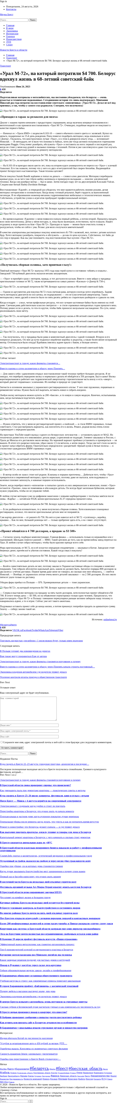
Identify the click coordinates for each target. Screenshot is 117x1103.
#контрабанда (14, 1076)
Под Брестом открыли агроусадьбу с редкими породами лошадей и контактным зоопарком (50, 918)
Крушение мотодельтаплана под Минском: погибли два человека (36, 955)
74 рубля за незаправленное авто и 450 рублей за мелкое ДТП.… (33, 1043)
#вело (105, 1069)
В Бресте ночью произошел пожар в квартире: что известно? (33, 1012)
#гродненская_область (41, 1073)
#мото (13, 624)
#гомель (13, 1073)
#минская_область (68, 1076)
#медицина (46, 1076)
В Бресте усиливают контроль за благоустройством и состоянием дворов (40, 908)
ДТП (8, 42)
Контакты (11, 9)
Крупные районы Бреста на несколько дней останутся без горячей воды (40, 902)
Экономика (12, 31)
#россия (89, 1079)
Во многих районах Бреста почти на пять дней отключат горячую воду (39, 913)
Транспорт (5, 66)
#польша (62, 1078)
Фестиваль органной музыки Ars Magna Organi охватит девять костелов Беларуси (45, 887)
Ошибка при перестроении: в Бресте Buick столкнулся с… (30, 1059)
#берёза (52, 1069)
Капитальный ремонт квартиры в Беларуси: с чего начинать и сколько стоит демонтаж (45, 837)
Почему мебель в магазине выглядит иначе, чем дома (27, 991)
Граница (10, 36)
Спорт (9, 44)
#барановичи (21, 1068)
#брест (62, 1068)
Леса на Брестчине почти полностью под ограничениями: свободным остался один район (49, 934)
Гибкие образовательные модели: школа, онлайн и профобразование (35, 970)
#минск (55, 1075)
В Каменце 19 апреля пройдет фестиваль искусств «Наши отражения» (39, 939)
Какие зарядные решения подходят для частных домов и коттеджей (35, 960)
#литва (31, 1076)
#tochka (3, 1069)
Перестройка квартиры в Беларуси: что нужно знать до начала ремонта (37, 811)
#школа (11, 1082)
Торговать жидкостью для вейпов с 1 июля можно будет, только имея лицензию (41, 640)
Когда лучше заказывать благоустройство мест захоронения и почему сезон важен (42, 871)
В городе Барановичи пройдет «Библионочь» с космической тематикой (39, 986)
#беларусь (5, 624)
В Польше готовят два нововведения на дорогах (25, 651)
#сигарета (97, 1079)
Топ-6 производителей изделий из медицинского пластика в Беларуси (36, 949)
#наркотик (4, 1079)
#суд (104, 1078)
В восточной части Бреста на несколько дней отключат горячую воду (38, 882)
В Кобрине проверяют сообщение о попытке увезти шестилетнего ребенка (41, 1017)
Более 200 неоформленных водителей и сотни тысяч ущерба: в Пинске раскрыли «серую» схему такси (56, 923)
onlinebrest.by (110, 619)
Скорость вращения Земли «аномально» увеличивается (28, 1054)
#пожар (54, 1079)
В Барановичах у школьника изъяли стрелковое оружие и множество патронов (44, 1027)
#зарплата (99, 1072)
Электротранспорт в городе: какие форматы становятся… (30, 363)
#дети (79, 1072)
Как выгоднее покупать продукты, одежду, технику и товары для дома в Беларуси (45, 832)
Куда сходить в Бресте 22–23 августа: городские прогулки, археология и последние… (44, 764)
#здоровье (108, 1073)
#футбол (4, 1081)
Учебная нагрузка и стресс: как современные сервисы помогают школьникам (40, 981)
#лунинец (37, 1076)
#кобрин (3, 1076)
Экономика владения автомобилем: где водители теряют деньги (33, 996)
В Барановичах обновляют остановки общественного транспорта (36, 975)
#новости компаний (33, 1079)
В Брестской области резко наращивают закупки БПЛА (31, 892)
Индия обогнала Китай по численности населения (26, 1038)
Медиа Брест (6, 14)
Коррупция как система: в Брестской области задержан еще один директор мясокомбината (50, 928)
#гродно (54, 1073)
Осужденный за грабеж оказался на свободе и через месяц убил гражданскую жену (45, 861)
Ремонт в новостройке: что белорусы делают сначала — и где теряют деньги (40, 827)
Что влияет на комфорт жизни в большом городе (25, 897)
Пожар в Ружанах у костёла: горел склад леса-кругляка (30, 965)
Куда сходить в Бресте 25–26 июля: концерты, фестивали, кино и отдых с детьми (44, 795)
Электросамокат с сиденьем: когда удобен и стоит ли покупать (32, 806)
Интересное (12, 33)
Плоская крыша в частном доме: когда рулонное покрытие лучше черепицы (39, 816)
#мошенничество (100, 1075)
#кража (23, 1076)
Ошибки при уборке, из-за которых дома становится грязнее (31, 866)
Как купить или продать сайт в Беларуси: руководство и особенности (38, 1022)
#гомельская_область (25, 1073)
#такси (109, 1079)
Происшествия (13, 39)
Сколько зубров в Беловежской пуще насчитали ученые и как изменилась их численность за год (50, 1007)
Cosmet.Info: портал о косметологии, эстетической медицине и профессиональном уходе (46, 855)
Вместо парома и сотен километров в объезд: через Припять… (32, 368)
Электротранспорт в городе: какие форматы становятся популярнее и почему (40, 780)
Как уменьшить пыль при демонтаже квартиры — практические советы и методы (42, 790)
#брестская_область (85, 1068)
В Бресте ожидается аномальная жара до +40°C (26, 842)
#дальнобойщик (63, 1073)
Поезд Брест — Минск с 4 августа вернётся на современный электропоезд (40, 801)
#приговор (73, 1079)
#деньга (73, 1073)
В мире (10, 28)
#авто (10, 1068)
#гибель (5, 1072)
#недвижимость (16, 1079)
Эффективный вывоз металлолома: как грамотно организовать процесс (37, 944)
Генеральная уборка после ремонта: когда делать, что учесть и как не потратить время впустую (49, 821)
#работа (81, 1079)
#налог (113, 1076)
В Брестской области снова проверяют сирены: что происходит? (35, 785)
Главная (10, 25)
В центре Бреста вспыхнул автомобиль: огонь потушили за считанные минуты (43, 1001)
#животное (88, 1072)
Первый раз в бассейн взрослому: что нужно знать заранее (30, 876)
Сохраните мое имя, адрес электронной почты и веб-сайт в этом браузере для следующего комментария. (57, 742)
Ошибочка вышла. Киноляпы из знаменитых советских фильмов (34, 1048)
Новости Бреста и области (13, 50)
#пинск (46, 1079)
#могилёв (80, 1076)
